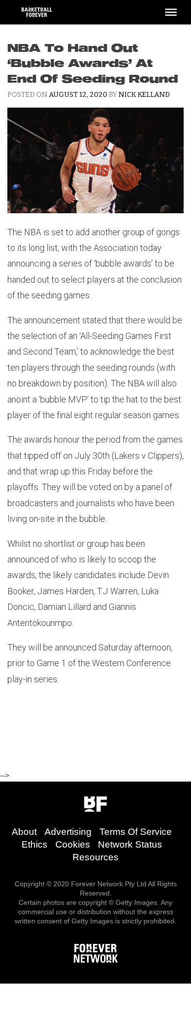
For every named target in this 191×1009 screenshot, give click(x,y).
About (24, 832)
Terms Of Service (135, 832)
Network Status (130, 844)
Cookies (72, 844)
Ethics (35, 844)
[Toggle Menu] (171, 12)
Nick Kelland (144, 94)
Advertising (68, 832)
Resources (95, 857)
